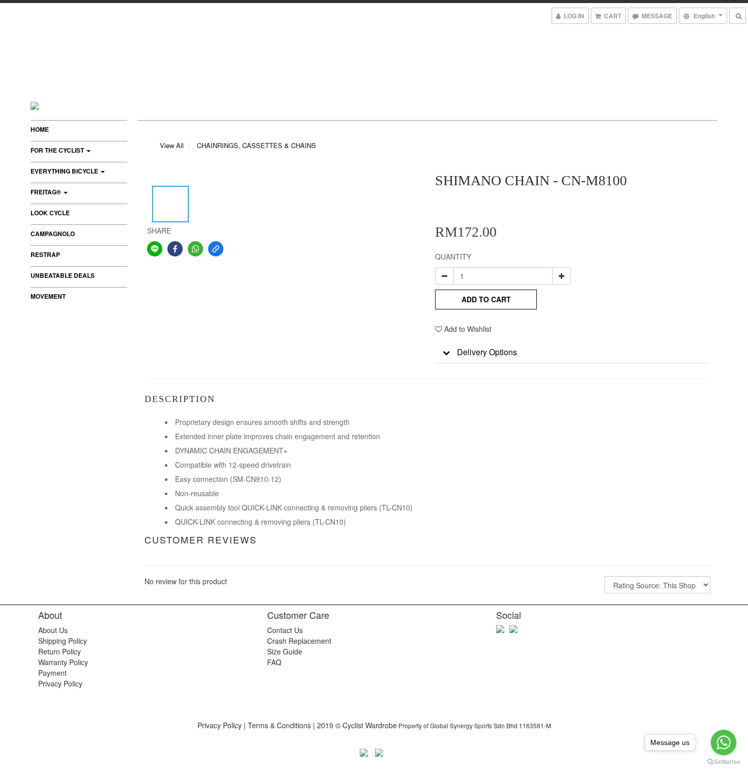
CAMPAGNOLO (53, 233)
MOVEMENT (48, 296)
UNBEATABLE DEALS (63, 275)
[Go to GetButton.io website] (723, 762)
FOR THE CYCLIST (58, 150)
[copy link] (215, 248)
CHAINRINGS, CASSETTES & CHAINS (256, 145)
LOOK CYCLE (50, 212)
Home (40, 129)
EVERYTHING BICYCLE (65, 171)
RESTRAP (45, 254)
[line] (154, 248)
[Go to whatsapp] (723, 742)
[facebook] (175, 248)
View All (172, 145)
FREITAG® (47, 191)
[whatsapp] (195, 248)
